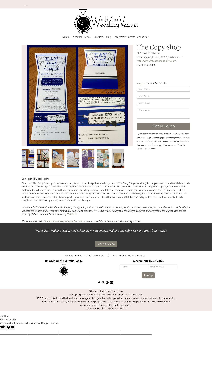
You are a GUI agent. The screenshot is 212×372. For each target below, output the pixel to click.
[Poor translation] (10, 327)
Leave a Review (106, 244)
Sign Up (148, 275)
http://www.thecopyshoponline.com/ (157, 60)
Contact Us (99, 255)
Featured (98, 36)
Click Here (72, 214)
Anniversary (143, 36)
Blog (108, 36)
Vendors (77, 36)
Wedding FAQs (126, 255)
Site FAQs (111, 255)
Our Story (140, 255)
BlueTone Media (117, 308)
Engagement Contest (124, 36)
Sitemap (93, 291)
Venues (66, 36)
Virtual (88, 36)
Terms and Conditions (111, 291)
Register (141, 83)
